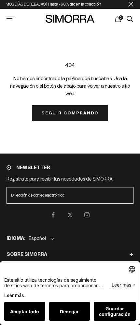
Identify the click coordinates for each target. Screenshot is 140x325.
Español (37, 238)
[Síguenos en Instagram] (87, 215)
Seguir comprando (70, 113)
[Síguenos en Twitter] (70, 215)
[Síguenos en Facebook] (53, 215)
